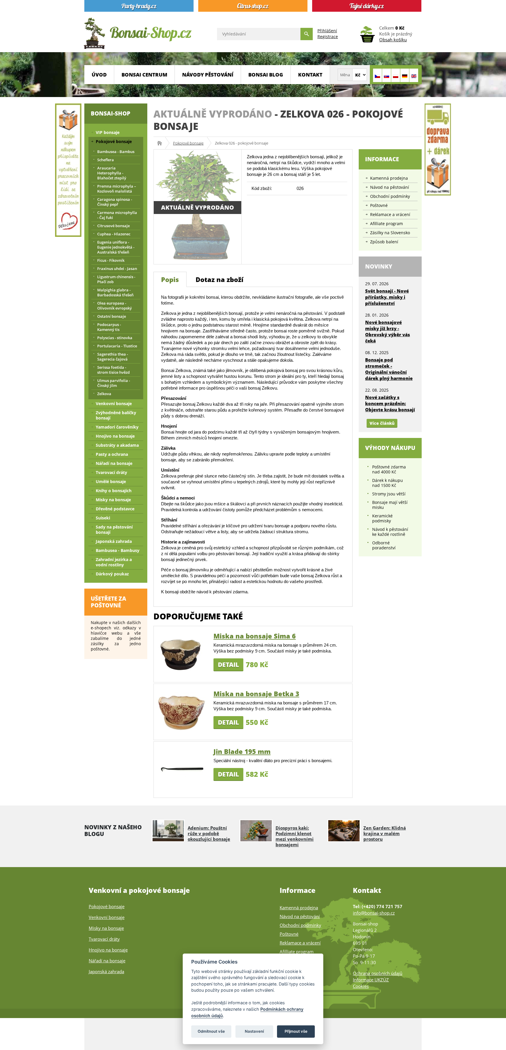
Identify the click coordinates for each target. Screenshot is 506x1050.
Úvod (99, 74)
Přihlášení (327, 30)
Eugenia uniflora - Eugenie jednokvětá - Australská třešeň (115, 247)
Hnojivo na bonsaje (115, 436)
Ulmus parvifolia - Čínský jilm (113, 383)
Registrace (327, 36)
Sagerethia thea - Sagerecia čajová (112, 356)
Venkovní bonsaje (114, 403)
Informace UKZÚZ (371, 980)
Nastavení (254, 1031)
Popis (170, 279)
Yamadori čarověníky (117, 427)
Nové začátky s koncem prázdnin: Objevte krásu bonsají (390, 403)
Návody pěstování (207, 74)
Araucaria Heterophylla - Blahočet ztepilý (111, 173)
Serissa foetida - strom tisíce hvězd (113, 370)
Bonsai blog (265, 74)
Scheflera (105, 159)
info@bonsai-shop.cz (374, 913)
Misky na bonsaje (113, 499)
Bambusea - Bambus (115, 151)
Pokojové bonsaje (188, 143)
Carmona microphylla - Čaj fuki (117, 215)
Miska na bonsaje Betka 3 (256, 693)
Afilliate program (386, 223)
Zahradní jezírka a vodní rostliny (114, 562)
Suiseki (103, 518)
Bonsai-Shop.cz (161, 143)
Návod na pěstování (389, 187)
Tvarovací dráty (111, 472)
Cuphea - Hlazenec (113, 234)
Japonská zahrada (114, 541)
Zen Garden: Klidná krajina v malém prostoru (384, 833)
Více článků (382, 423)
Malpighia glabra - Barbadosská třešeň (115, 292)
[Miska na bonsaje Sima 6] (181, 653)
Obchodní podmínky (390, 196)
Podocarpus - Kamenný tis (109, 327)
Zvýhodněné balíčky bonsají (116, 415)
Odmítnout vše (211, 1031)
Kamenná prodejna (389, 178)
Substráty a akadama (117, 445)
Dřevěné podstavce (115, 509)
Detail (228, 664)
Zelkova (104, 393)
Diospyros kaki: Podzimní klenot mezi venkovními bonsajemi (295, 836)
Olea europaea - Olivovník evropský (114, 305)
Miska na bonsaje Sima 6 (254, 635)
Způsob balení (384, 241)
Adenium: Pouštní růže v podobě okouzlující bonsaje (209, 833)
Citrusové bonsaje (113, 225)
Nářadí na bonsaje (114, 463)
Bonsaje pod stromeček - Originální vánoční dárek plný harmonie (389, 369)
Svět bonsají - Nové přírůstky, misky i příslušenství (387, 297)
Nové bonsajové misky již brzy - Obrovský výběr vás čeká (387, 331)
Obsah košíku (393, 40)
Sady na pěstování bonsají (114, 529)
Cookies (361, 986)
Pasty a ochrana (112, 454)
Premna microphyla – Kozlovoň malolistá (116, 189)
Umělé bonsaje (111, 481)
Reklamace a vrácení (390, 214)
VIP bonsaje (107, 132)
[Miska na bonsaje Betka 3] (181, 711)
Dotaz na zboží (219, 279)
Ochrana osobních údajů (377, 973)
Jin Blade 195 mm (242, 751)
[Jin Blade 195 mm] (181, 769)
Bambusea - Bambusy (117, 550)
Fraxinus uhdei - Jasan (117, 268)
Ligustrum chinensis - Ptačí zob (116, 279)
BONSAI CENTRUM (144, 74)
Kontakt (310, 74)
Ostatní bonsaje (111, 316)
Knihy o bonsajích (113, 490)
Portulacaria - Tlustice (117, 346)
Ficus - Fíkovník (110, 260)
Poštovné (379, 205)
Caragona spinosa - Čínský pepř (114, 202)
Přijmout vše (296, 1031)
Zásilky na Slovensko (390, 232)
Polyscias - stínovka (114, 337)
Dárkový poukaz (112, 574)
